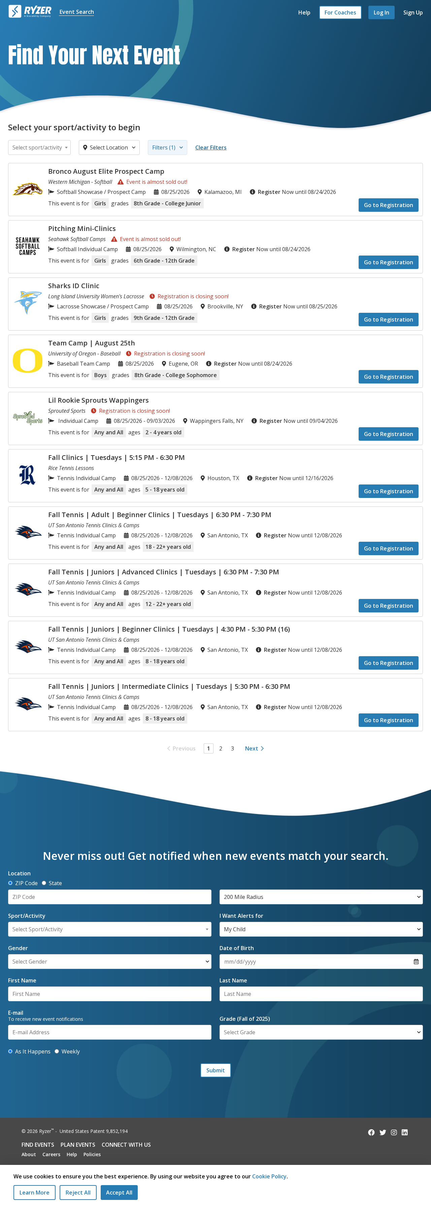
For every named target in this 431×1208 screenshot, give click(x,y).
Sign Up (413, 12)
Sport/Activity (26, 915)
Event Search (77, 11)
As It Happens (33, 1051)
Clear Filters (211, 147)
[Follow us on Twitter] (382, 1132)
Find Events (38, 1144)
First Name (22, 980)
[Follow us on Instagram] (394, 1132)
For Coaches (340, 12)
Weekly (71, 1051)
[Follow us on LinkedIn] (405, 1132)
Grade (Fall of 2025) (245, 1018)
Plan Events (78, 1144)
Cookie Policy (269, 1176)
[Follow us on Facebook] (371, 1132)
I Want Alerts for (241, 915)
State (55, 883)
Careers (51, 1154)
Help (304, 12)
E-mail (15, 1012)
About (29, 1154)
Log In (381, 12)
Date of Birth (237, 948)
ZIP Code (26, 883)
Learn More (34, 1192)
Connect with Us (126, 1144)
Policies (92, 1154)
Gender (18, 948)
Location (19, 873)
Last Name (233, 980)
